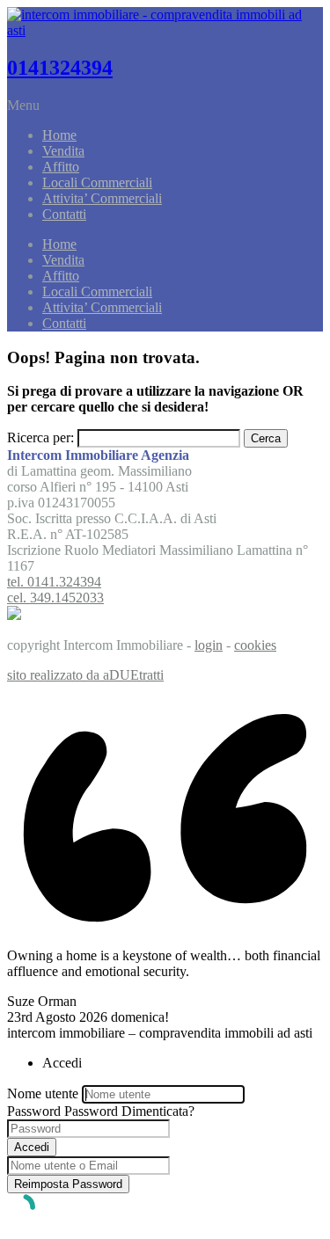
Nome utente (42, 1093)
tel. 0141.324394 (54, 581)
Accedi (31, 1147)
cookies (255, 645)
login (208, 645)
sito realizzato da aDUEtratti (85, 674)
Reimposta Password (68, 1184)
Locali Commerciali (97, 182)
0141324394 (60, 67)
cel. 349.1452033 (55, 597)
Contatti (64, 214)
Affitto (60, 166)
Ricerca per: (40, 437)
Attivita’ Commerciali (102, 198)
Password (34, 1111)
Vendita (63, 150)
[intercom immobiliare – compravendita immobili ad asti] (165, 30)
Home (59, 135)
